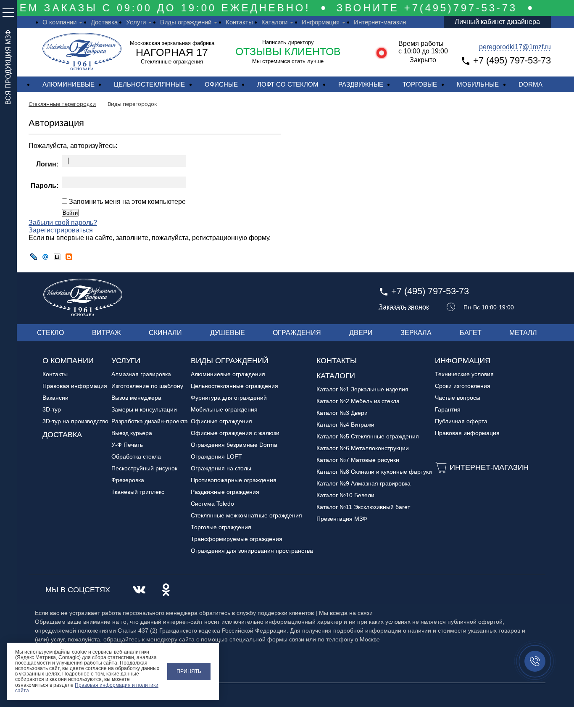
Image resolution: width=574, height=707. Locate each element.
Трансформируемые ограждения (236, 539)
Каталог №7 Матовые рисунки (357, 459)
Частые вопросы (457, 397)
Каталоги (274, 22)
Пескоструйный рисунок (144, 468)
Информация (321, 22)
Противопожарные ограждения (233, 480)
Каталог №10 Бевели (345, 495)
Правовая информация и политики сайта (86, 688)
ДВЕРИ (361, 332)
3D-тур (51, 409)
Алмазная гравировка (141, 374)
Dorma (530, 84)
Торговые (420, 84)
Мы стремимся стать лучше (288, 61)
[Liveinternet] (57, 256)
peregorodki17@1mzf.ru (515, 46)
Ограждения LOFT (216, 456)
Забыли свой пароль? (63, 222)
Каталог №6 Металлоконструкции (362, 448)
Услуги (136, 22)
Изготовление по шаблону (147, 386)
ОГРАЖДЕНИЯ (297, 332)
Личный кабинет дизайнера (497, 21)
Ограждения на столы (221, 468)
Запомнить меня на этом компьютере (126, 201)
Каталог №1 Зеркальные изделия (362, 389)
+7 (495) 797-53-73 (512, 60)
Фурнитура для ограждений (229, 397)
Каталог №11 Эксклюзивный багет (363, 507)
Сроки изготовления (462, 386)
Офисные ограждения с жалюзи (235, 433)
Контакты (239, 22)
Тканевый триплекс (137, 491)
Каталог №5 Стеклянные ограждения (367, 436)
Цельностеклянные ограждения (234, 386)
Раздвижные (360, 84)
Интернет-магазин (380, 22)
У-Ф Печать (127, 444)
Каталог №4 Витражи (345, 424)
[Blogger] (69, 256)
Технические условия (464, 374)
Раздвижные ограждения (225, 491)
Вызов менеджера (136, 397)
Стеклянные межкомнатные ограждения (246, 515)
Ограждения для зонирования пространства (252, 550)
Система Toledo (212, 503)
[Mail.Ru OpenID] (45, 256)
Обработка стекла (136, 456)
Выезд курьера (131, 433)
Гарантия (448, 409)
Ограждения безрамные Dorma (234, 444)
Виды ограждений (185, 22)
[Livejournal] (33, 256)
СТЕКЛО (50, 332)
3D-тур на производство (75, 421)
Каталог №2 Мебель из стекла (358, 401)
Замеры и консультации (144, 409)
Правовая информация (74, 386)
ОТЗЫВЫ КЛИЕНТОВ (288, 51)
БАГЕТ (471, 332)
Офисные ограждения (221, 421)
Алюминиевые (68, 84)
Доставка (104, 22)
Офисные (221, 84)
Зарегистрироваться (61, 230)
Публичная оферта (461, 421)
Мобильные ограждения (224, 409)
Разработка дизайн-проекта (149, 421)
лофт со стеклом (288, 84)
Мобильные (478, 84)
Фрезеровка (127, 480)
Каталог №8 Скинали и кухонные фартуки (374, 471)
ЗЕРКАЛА (416, 332)
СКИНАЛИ (165, 332)
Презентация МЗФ (341, 518)
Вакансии (55, 397)
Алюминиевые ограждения (228, 374)
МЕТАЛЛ (523, 332)
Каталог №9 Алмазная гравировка (363, 483)
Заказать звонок (404, 307)
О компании (59, 22)
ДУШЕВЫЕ (227, 332)
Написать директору (288, 42)
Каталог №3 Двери (342, 412)
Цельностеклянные (149, 84)
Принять (188, 671)
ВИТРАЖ (106, 332)
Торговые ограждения (221, 527)
